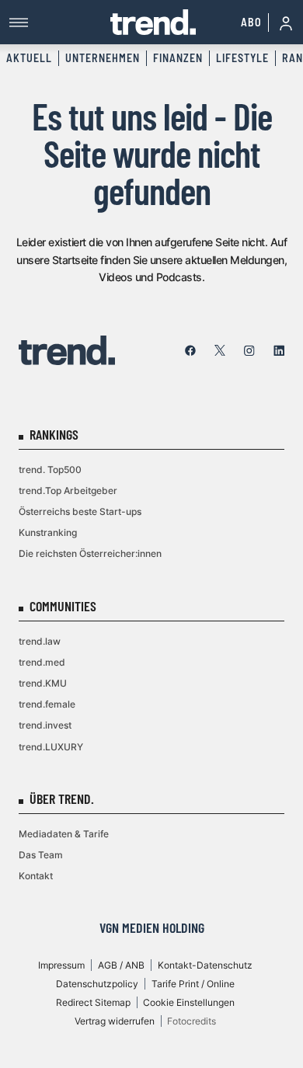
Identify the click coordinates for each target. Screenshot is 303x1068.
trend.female (47, 704)
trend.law (40, 641)
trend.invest (45, 725)
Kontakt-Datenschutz (205, 965)
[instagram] (249, 350)
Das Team (41, 855)
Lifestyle (242, 57)
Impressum (61, 965)
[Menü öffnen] (59, 22)
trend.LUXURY (51, 747)
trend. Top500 (50, 469)
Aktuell (29, 57)
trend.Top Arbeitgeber (68, 490)
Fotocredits (191, 1021)
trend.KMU (43, 683)
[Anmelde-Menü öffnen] (286, 22)
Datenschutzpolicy (97, 984)
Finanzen (178, 57)
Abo (251, 22)
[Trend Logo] (67, 350)
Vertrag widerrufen (115, 1021)
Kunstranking (48, 532)
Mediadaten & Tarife (64, 834)
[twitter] (219, 350)
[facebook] (190, 350)
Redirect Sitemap (93, 1002)
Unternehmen (102, 57)
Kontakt (36, 876)
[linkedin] (278, 350)
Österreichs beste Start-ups (80, 511)
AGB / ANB (121, 965)
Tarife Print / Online (193, 984)
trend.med (42, 662)
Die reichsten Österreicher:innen (90, 553)
